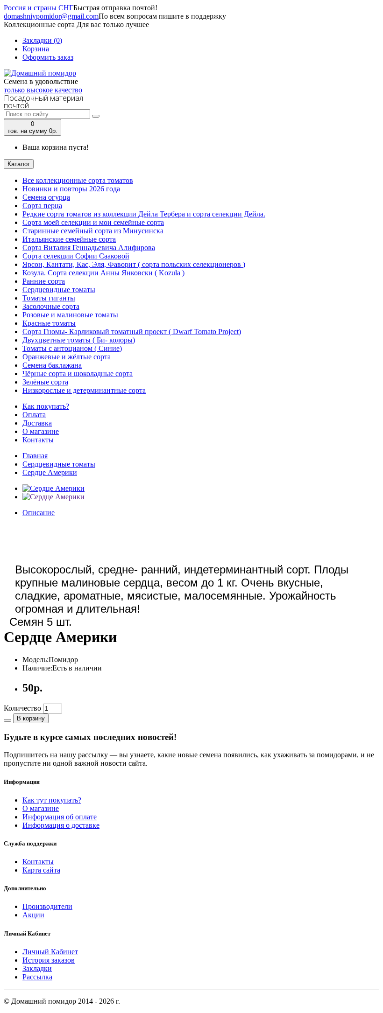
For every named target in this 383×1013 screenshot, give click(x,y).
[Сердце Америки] (53, 488)
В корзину (31, 718)
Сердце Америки (49, 472)
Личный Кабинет (50, 952)
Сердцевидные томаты (58, 464)
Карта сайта (41, 870)
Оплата (34, 415)
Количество (22, 708)
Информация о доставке (60, 825)
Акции (33, 915)
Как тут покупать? (51, 800)
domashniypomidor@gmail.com (51, 16)
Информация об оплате (59, 817)
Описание (38, 513)
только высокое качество (43, 90)
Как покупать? (45, 406)
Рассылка (37, 977)
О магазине (40, 431)
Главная (35, 456)
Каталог (18, 164)
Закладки (37, 968)
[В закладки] (7, 720)
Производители (47, 906)
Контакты (38, 440)
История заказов (48, 960)
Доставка (37, 423)
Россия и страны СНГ (38, 8)
